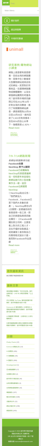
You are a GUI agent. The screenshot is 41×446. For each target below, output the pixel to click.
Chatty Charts (11, 342)
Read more (14, 128)
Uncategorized (11, 365)
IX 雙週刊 (9, 360)
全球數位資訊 (11, 374)
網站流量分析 (11, 406)
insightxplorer (14, 134)
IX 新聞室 (9, 351)
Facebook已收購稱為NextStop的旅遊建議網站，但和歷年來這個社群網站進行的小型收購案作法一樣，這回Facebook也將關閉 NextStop (20, 180)
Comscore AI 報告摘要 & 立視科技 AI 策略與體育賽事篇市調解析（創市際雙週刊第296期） (19, 309)
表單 (21, 276)
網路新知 (12, 252)
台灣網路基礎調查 (12, 388)
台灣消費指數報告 (12, 383)
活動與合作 (10, 401)
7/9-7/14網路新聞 (20, 155)
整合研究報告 (14, 135)
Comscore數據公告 (13, 347)
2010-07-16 (13, 250)
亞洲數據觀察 (11, 369)
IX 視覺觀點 (10, 356)
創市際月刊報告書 (12, 379)
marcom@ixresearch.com (24, 441)
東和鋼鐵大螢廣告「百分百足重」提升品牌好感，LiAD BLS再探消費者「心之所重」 (19, 293)
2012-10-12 (13, 132)
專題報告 (9, 392)
